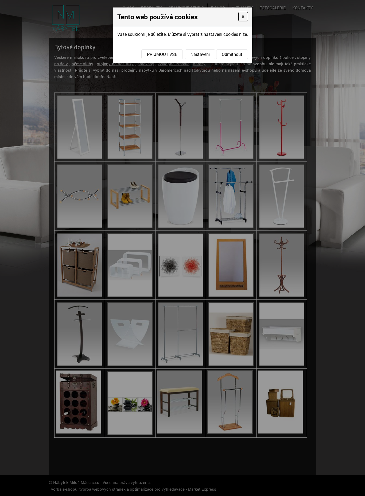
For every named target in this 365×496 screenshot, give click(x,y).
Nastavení (200, 54)
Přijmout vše (162, 54)
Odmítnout (232, 54)
